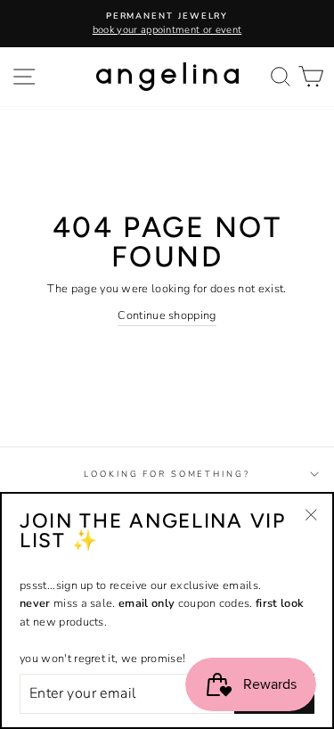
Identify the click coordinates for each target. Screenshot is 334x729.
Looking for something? (166, 473)
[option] (167, 23)
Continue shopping (167, 315)
